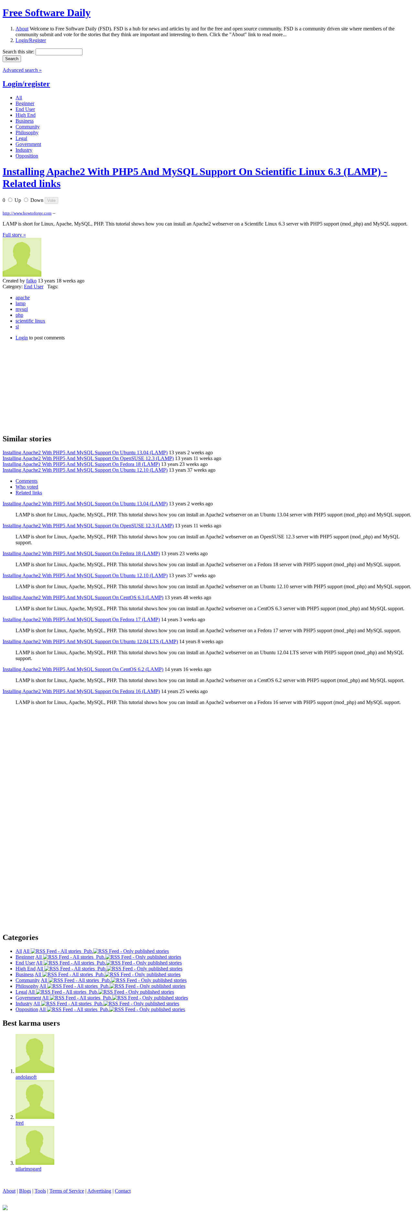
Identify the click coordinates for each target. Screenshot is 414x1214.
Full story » (14, 234)
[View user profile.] (22, 275)
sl (17, 326)
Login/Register (31, 40)
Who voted (27, 487)
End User (33, 286)
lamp (21, 303)
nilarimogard (28, 1169)
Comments (27, 481)
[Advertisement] (51, 386)
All (27, 951)
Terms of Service (66, 1191)
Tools (40, 1191)
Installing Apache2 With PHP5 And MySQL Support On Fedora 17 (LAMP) (81, 619)
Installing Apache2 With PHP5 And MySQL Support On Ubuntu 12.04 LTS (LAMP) (90, 641)
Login (22, 337)
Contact (123, 1191)
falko (31, 280)
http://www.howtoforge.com (27, 213)
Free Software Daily (47, 12)
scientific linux (30, 321)
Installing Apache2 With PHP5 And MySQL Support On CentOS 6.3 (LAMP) (83, 597)
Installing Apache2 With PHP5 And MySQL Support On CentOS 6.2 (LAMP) (83, 669)
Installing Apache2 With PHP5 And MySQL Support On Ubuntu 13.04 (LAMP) (85, 452)
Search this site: (19, 51)
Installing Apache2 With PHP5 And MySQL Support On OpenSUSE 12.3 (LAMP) (88, 458)
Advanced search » (22, 70)
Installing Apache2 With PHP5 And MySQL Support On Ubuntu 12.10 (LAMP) (85, 470)
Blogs (25, 1191)
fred (20, 1123)
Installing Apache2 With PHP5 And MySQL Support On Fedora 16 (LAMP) (81, 691)
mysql (22, 309)
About (22, 28)
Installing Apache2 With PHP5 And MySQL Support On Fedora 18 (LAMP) (81, 464)
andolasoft (26, 1077)
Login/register (26, 84)
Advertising (99, 1191)
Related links (29, 492)
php (19, 315)
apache (23, 297)
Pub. (87, 951)
